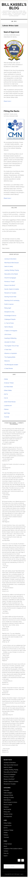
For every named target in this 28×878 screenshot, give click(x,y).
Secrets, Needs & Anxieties (11, 289)
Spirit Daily (7, 413)
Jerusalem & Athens (9, 342)
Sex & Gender (7, 809)
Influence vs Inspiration (10, 353)
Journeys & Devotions (10, 259)
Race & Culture (8, 804)
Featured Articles (8, 795)
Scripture (6, 807)
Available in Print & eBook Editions (13, 848)
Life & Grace (7, 334)
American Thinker (9, 383)
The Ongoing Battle (9, 357)
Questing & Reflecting (10, 338)
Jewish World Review (10, 401)
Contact (6, 851)
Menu (15, 21)
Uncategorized (8, 816)
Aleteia (6, 379)
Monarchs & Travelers (10, 293)
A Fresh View (7, 349)
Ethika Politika (8, 390)
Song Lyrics (7, 811)
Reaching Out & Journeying (11, 300)
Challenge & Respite (9, 319)
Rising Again (7, 308)
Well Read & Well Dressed (11, 262)
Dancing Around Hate (10, 296)
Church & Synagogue (10, 277)
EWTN (6, 394)
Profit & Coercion (9, 304)
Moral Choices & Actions (10, 802)
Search (5, 855)
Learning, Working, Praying (11, 270)
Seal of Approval (11, 32)
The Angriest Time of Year (11, 345)
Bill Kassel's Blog (14, 6)
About (5, 846)
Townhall (6, 417)
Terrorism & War (8, 814)
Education (6, 790)
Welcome (7, 361)
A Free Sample (8, 844)
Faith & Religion (8, 792)
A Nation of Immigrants (10, 330)
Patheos (6, 409)
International (7, 800)
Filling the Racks (11, 111)
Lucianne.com (8, 405)
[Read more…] (7, 101)
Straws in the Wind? (9, 285)
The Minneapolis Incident (11, 364)
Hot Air (6, 398)
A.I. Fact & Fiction (9, 323)
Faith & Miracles (8, 327)
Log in (21, 874)
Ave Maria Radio (8, 386)
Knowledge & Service (10, 315)
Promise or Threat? (9, 281)
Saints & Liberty (8, 266)
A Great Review (8, 368)
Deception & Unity (9, 311)
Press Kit (6, 853)
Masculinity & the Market (11, 274)
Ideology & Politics (9, 797)
